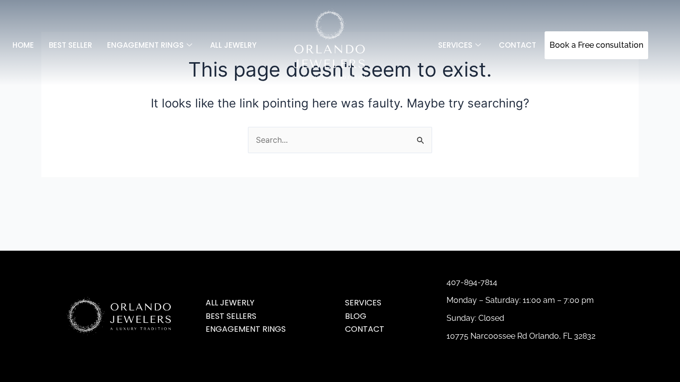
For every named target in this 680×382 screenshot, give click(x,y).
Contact (517, 45)
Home (23, 45)
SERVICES (455, 45)
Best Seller (70, 45)
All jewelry (233, 45)
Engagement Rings (145, 45)
